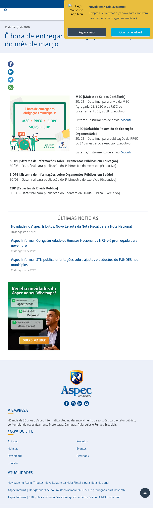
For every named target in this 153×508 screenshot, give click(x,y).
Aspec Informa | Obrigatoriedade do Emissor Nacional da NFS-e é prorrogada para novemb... (67, 490)
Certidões (82, 456)
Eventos (81, 448)
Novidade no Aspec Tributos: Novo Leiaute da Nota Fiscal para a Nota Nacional (71, 226)
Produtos (82, 441)
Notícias (13, 448)
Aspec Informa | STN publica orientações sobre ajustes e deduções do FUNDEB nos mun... (65, 497)
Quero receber (34, 340)
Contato (13, 463)
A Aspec (13, 441)
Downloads (15, 456)
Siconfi (126, 120)
